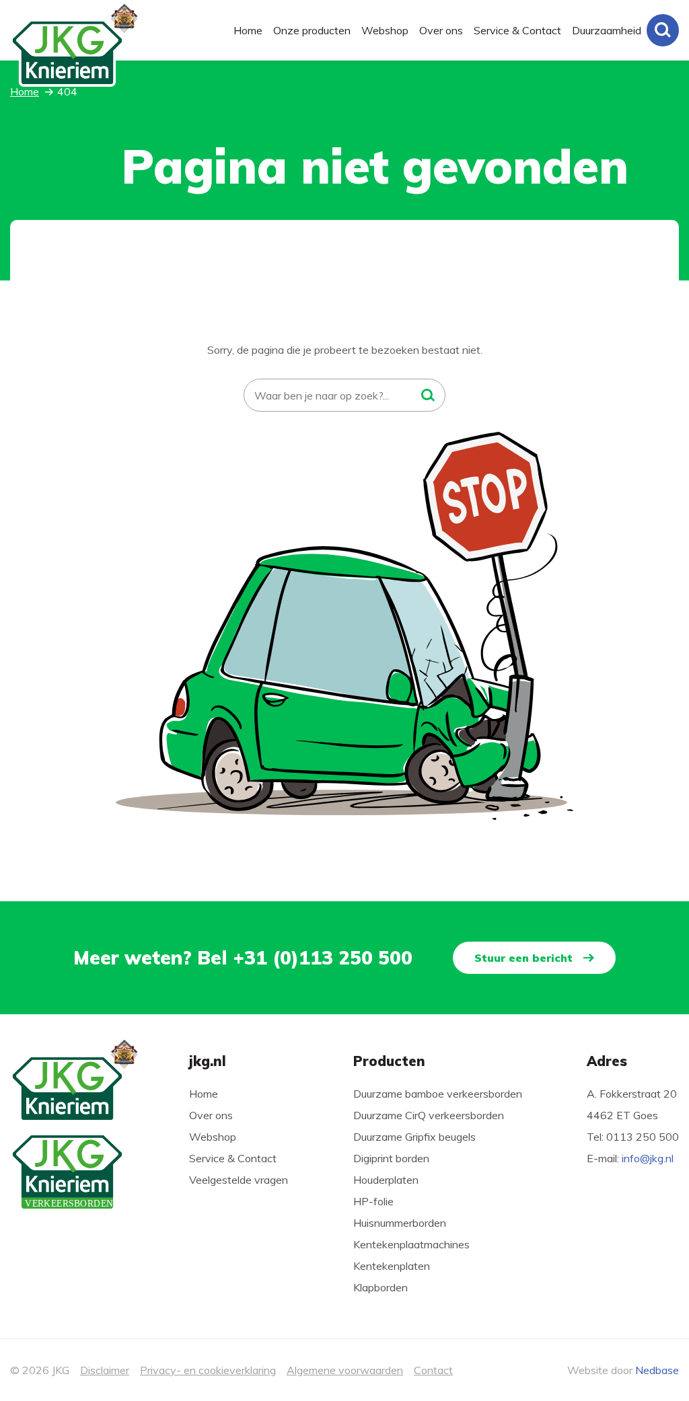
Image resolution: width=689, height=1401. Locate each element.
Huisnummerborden (399, 1222)
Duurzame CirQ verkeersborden (428, 1115)
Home (247, 30)
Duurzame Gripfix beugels (414, 1136)
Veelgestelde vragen (238, 1179)
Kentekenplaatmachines (411, 1244)
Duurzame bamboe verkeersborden (437, 1093)
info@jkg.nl (648, 1158)
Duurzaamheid (606, 30)
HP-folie (373, 1201)
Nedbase (657, 1370)
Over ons (441, 30)
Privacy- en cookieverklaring (208, 1370)
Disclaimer (104, 1370)
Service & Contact (517, 30)
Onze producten (312, 30)
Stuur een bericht (523, 957)
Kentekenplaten (391, 1266)
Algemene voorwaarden (345, 1370)
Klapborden (380, 1287)
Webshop (384, 30)
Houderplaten (386, 1179)
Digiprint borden (391, 1158)
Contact (433, 1370)
